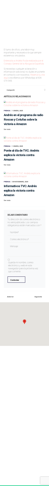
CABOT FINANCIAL (24, 433)
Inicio (24, 364)
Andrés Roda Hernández (28, 25)
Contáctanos (23, 467)
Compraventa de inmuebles (24, 397)
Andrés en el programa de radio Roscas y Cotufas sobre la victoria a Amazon (23, 119)
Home (6, 31)
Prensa (43, 25)
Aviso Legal (9, 477)
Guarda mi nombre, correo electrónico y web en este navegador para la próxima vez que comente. (23, 267)
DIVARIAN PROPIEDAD (24, 429)
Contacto (24, 383)
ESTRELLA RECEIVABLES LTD (24, 422)
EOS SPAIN (24, 418)
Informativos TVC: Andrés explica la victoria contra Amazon (20, 190)
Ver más (7, 129)
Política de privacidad (24, 477)
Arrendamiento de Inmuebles (24, 401)
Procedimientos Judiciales (24, 393)
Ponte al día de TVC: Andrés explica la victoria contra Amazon (21, 155)
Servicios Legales (24, 368)
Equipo (24, 376)
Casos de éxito (24, 372)
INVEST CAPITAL (24, 425)
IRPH (24, 404)
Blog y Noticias (24, 380)
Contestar (14, 280)
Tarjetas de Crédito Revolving (24, 408)
